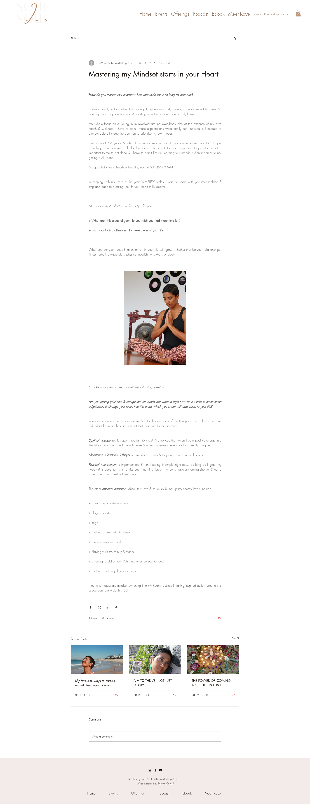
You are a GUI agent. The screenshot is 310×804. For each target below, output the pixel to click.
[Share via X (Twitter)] (99, 607)
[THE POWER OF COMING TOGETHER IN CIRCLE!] (213, 659)
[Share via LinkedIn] (108, 607)
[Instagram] (150, 770)
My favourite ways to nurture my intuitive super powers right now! (96, 682)
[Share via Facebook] (90, 607)
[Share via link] (116, 607)
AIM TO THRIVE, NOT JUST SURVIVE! (152, 682)
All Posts (75, 38)
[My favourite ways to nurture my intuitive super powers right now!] (97, 659)
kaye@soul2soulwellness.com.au (271, 14)
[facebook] (155, 770)
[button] (298, 13)
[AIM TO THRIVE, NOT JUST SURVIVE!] (155, 659)
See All (235, 638)
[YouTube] (161, 770)
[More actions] (219, 63)
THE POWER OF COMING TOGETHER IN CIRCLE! (211, 682)
